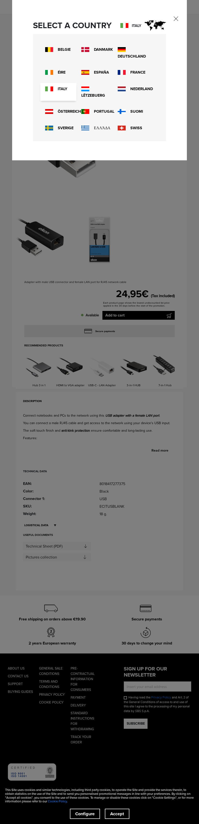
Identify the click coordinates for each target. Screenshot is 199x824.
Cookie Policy (57, 801)
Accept (117, 814)
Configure (85, 814)
